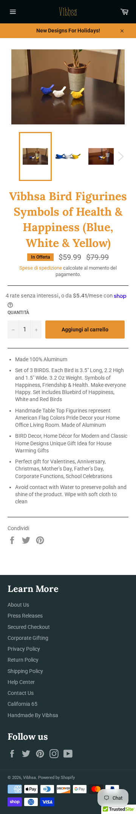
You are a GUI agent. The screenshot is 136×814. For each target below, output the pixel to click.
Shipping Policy (25, 671)
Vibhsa (29, 777)
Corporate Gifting (28, 638)
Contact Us (21, 693)
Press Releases (25, 616)
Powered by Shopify (56, 777)
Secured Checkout (29, 627)
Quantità (18, 312)
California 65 (22, 704)
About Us (18, 605)
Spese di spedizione (40, 268)
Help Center (21, 682)
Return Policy (23, 660)
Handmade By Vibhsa (33, 715)
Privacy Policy (24, 649)
